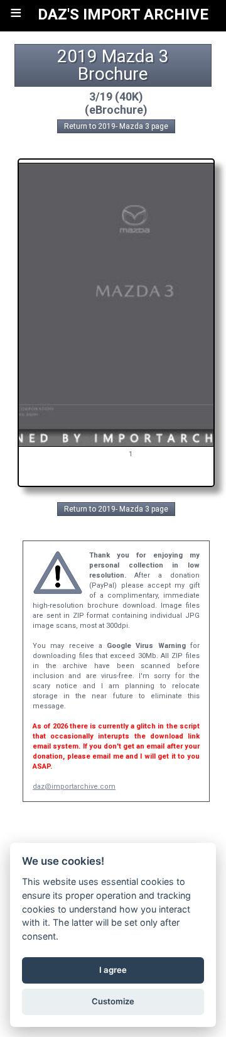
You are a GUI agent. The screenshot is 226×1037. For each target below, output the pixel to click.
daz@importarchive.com (74, 786)
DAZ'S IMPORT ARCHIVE (123, 14)
